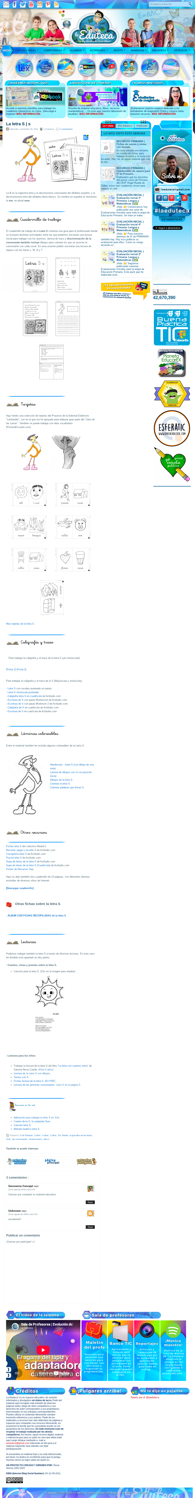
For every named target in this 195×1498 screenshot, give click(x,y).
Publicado (142, 126)
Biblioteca (160, 50)
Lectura (18, 1073)
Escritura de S (15, 699)
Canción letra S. (22, 1125)
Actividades (99, 50)
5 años (53, 1135)
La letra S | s (18, 124)
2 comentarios (66, 129)
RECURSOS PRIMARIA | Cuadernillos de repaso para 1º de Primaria (133, 171)
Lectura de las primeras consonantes (34, 1084)
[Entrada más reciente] (16, 1164)
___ (7, 50)
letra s (46, 1139)
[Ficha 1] (11, 669)
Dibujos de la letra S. (61, 779)
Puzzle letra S (14, 857)
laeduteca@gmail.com (17, 1443)
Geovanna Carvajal (21, 1186)
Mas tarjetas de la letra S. (20, 623)
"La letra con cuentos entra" (73, 1065)
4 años (45, 1135)
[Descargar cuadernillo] (20, 888)
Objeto (119, 50)
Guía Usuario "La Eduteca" (135, 1492)
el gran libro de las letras (81, 1135)
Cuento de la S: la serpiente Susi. (32, 1121)
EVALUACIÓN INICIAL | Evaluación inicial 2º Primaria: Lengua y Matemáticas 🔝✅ (130, 255)
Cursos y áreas (26, 50)
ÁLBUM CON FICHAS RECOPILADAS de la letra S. (37, 915)
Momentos (139, 50)
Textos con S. (21, 1077)
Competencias (54, 50)
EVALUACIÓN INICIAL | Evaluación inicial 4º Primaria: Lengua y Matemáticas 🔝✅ (130, 226)
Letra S (12, 688)
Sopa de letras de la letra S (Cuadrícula (28, 865)
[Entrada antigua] (86, 1164)
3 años (37, 1135)
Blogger (114, 1492)
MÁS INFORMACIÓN (28, 114)
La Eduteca (78, 1492)
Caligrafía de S (16, 707)
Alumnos (77, 50)
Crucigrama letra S (16, 853)
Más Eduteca (125, 126)
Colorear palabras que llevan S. (67, 787)
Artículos (182, 50)
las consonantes (20, 1139)
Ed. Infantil (63, 1135)
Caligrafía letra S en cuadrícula (25, 696)
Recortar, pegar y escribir (20, 850)
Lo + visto (108, 126)
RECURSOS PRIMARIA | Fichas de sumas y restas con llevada (131, 144)
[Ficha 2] (21, 669)
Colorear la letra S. (60, 783)
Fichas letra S (14, 846)
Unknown (15, 1210)
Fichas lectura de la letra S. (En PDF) (34, 1081)
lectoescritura (35, 1139)
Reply (90, 1202)
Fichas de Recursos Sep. (20, 869)
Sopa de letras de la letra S (21, 861)
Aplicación (20, 1117)
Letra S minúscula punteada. (23, 692)
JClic (8, 1139)
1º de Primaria (26, 1135)
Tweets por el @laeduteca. (145, 1397)
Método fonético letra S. (27, 1129)
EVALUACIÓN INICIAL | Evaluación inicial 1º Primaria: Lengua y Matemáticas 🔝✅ (130, 199)
